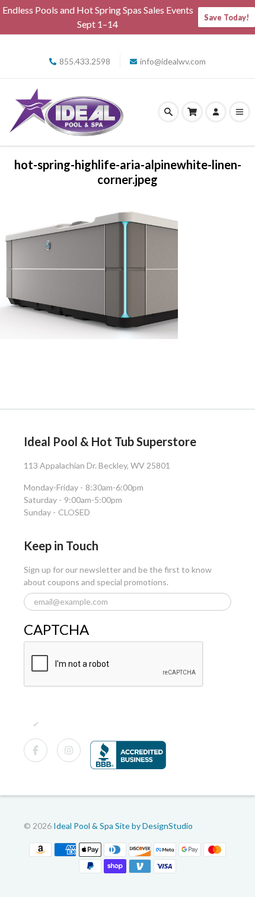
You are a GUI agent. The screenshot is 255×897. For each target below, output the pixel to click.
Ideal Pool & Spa (84, 826)
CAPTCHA (56, 629)
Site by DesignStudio (154, 826)
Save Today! (226, 17)
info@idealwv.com (173, 61)
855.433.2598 (84, 61)
